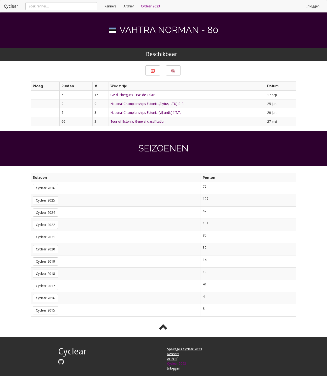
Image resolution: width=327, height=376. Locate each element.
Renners (110, 6)
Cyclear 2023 (150, 6)
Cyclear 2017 (45, 286)
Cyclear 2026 (45, 188)
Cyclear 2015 (45, 310)
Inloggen (313, 6)
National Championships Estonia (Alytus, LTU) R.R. (147, 104)
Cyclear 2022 (45, 225)
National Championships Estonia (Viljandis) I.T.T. (145, 113)
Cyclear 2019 (45, 261)
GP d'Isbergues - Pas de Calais (132, 95)
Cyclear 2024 (45, 212)
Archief (129, 6)
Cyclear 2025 (45, 200)
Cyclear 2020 (45, 249)
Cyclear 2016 (45, 298)
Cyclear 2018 (45, 274)
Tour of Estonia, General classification (137, 121)
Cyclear (11, 6)
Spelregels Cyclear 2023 (184, 349)
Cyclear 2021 (45, 237)
